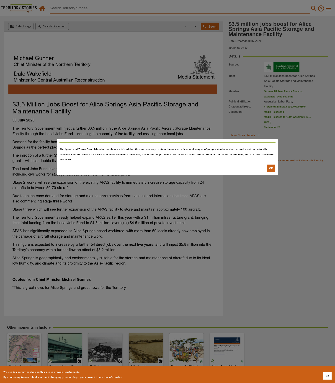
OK (271, 168)
